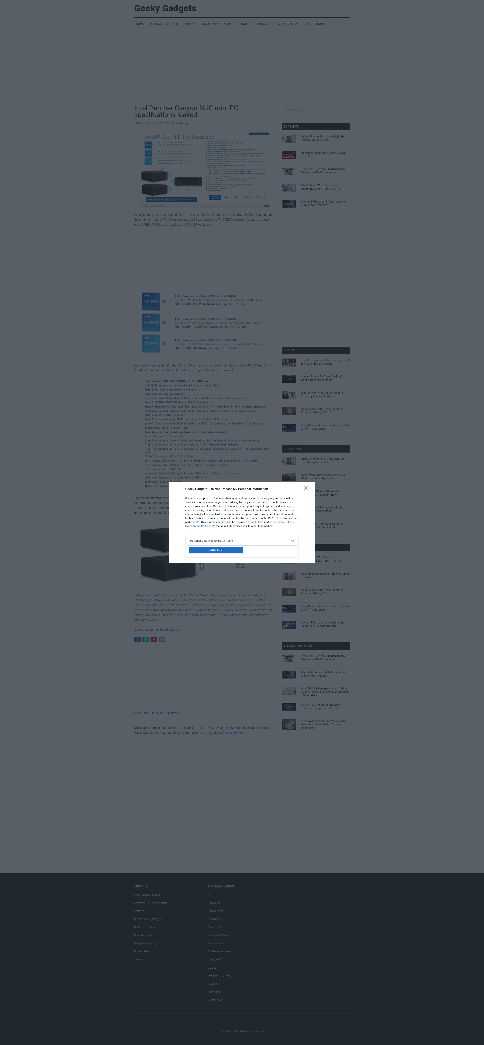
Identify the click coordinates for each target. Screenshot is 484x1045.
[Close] (307, 461)
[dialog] (242, 522)
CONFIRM (216, 577)
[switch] (289, 521)
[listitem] (242, 513)
